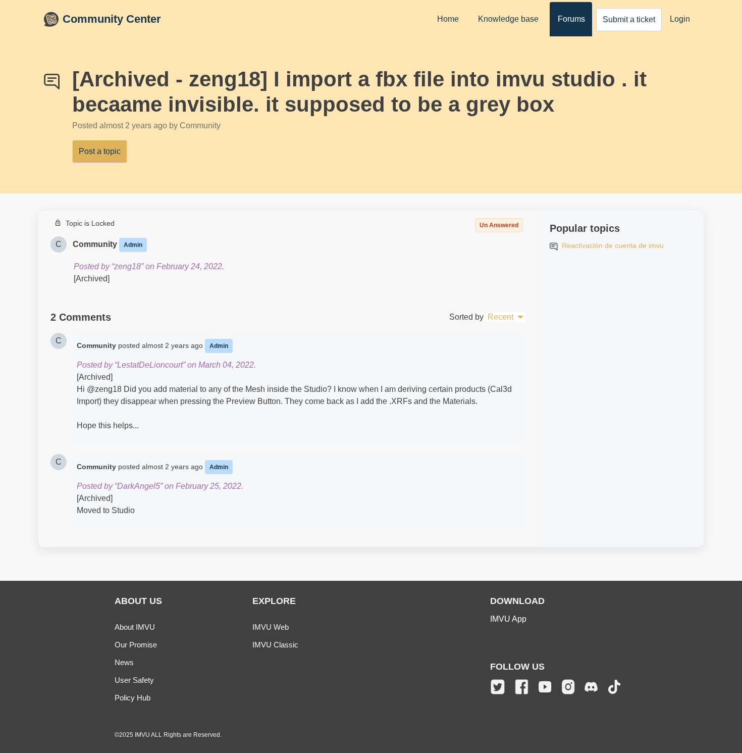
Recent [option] (500, 317)
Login (680, 19)
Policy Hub (132, 697)
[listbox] (505, 317)
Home (448, 19)
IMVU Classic (275, 644)
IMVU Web (270, 627)
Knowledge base (508, 19)
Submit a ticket (629, 19)
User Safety (134, 680)
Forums (571, 19)
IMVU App (508, 619)
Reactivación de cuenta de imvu (613, 245)
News (124, 662)
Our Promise (136, 644)
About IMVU (135, 627)
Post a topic (100, 151)
